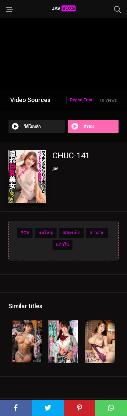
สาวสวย (97, 232)
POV (24, 232)
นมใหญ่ (45, 232)
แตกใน (62, 244)
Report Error (81, 100)
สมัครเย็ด (71, 232)
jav (55, 168)
